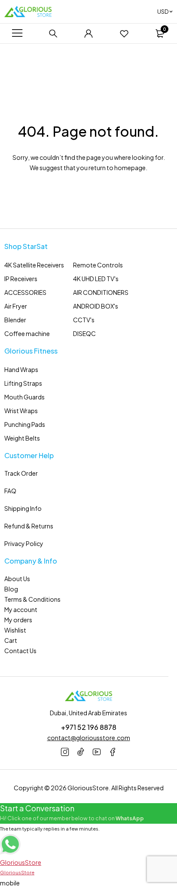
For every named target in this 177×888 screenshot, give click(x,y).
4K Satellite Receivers (34, 265)
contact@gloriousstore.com (88, 737)
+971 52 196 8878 (88, 727)
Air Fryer (15, 306)
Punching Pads (24, 424)
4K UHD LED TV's (96, 278)
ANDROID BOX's (95, 306)
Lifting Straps (23, 383)
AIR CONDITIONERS (100, 292)
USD (162, 11)
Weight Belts (22, 438)
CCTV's (84, 320)
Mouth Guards (24, 397)
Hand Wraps (21, 369)
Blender (15, 320)
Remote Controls (98, 265)
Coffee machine (27, 333)
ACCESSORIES (25, 292)
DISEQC (84, 333)
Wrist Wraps (21, 410)
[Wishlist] (124, 33)
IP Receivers (20, 278)
